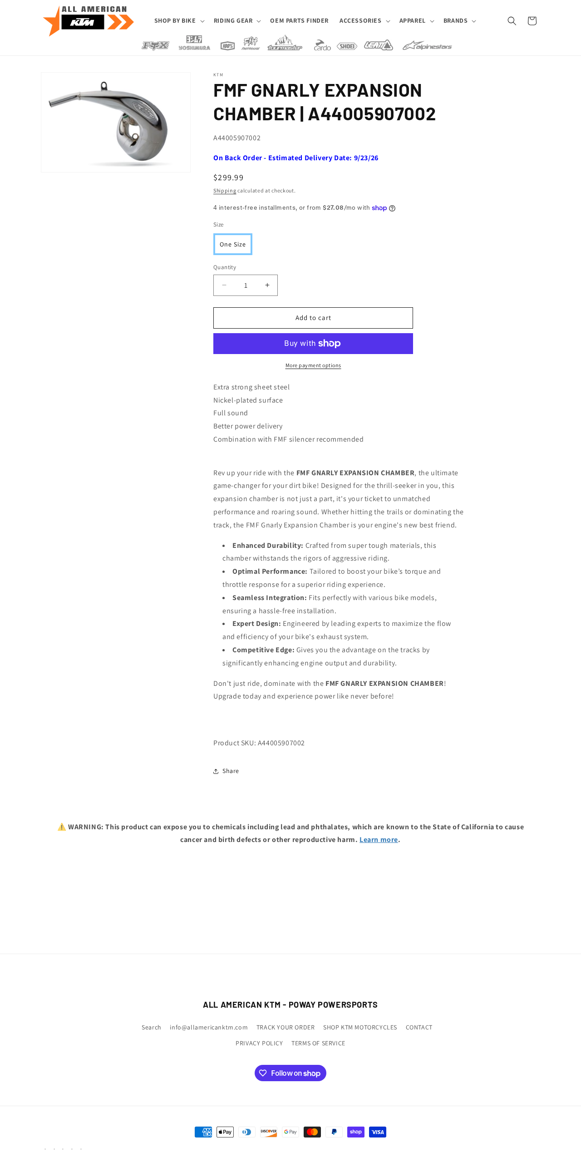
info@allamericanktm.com (209, 1027)
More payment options (313, 365)
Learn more (378, 839)
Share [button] (230, 771)
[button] (178, 20)
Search (152, 1027)
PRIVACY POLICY (259, 1043)
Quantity (224, 267)
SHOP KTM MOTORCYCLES (360, 1027)
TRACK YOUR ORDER (285, 1027)
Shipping (224, 190)
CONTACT (419, 1027)
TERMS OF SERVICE (318, 1043)
